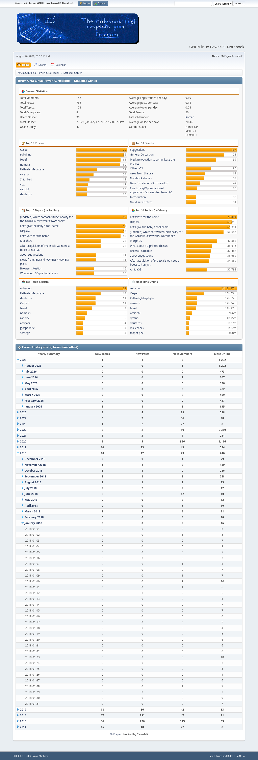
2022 (23, 430)
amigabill (25, 323)
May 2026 (31, 383)
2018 (23, 453)
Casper (24, 150)
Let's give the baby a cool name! (39, 226)
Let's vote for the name (34, 236)
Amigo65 (135, 313)
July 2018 (31, 488)
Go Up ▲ (240, 755)
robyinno (25, 154)
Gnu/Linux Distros (141, 202)
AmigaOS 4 (137, 269)
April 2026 (31, 389)
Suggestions (137, 150)
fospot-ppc (136, 333)
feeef (23, 159)
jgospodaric (27, 328)
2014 (23, 727)
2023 (23, 424)
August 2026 (33, 366)
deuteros (26, 194)
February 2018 (34, 517)
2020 (23, 441)
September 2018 (35, 476)
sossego (25, 333)
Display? (25, 231)
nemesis (25, 164)
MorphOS (26, 241)
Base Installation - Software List (149, 183)
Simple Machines (40, 756)
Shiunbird (26, 179)
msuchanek (137, 328)
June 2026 (31, 377)
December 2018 (35, 459)
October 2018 (34, 470)
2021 (23, 435)
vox (22, 184)
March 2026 (32, 395)
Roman (189, 117)
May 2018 (31, 500)
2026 (23, 360)
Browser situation (31, 268)
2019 (23, 447)
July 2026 (31, 371)
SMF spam (116, 734)
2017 (23, 709)
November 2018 (35, 465)
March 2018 (32, 511)
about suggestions (31, 254)
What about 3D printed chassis (39, 273)
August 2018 (33, 482)
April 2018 (31, 505)
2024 (23, 418)
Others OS (136, 168)
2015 (23, 721)
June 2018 (31, 494)
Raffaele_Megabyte (32, 169)
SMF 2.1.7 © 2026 (22, 756)
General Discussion (142, 154)
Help (211, 755)
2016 (23, 715)
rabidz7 (24, 189)
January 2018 (33, 523)
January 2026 (33, 406)
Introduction (138, 197)
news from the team (142, 173)
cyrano (24, 174)
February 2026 (34, 401)
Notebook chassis (141, 178)
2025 (23, 412)
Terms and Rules (224, 755)
